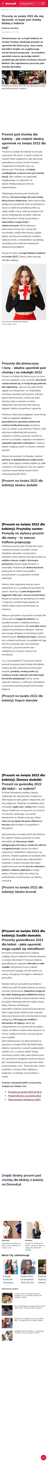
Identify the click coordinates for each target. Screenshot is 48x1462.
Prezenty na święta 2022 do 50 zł (25, 1092)
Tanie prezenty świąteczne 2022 (24, 1099)
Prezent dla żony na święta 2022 (24, 1095)
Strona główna (6, 9)
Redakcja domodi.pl (10, 28)
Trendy (14, 9)
